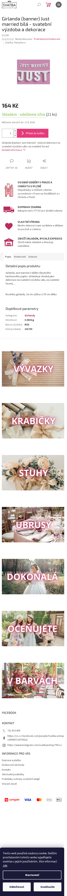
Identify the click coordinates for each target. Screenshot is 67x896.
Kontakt (6, 770)
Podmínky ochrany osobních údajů (21, 779)
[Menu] (58, 4)
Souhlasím (47, 887)
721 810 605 (13, 731)
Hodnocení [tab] (20, 257)
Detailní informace (12, 150)
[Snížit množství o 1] (15, 135)
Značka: (15, 43)
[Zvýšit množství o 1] (15, 131)
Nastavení (32, 875)
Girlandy (30, 315)
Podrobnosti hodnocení (47, 39)
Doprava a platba (11, 760)
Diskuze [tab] (32, 257)
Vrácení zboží (9, 784)
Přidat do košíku (35, 133)
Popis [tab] (8, 257)
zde (5, 866)
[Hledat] (39, 4)
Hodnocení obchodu (13, 765)
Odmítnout (16, 887)
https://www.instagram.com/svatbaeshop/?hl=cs (34, 745)
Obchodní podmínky (13, 774)
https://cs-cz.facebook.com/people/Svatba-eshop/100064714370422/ (36, 737)
